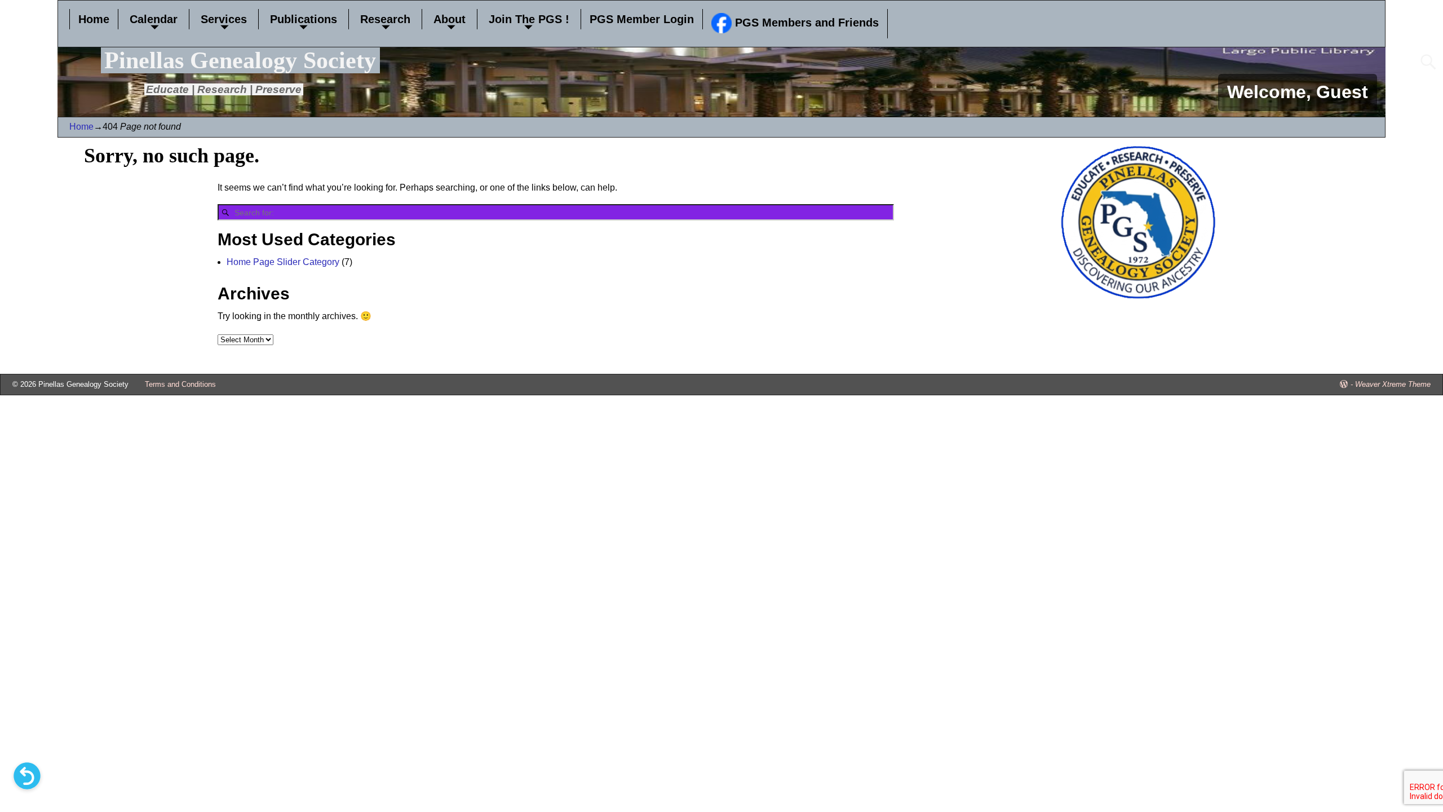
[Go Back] (27, 775)
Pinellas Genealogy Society (240, 60)
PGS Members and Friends (805, 22)
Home (93, 19)
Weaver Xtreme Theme (1393, 384)
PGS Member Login (642, 19)
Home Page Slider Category (283, 262)
